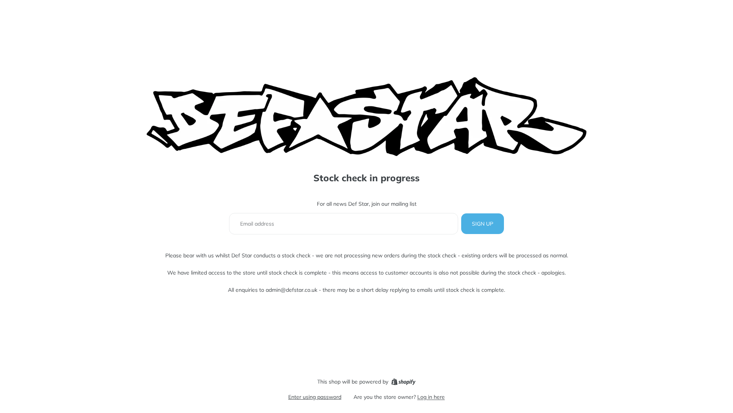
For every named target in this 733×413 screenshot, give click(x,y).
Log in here (431, 396)
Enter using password (314, 396)
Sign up (482, 223)
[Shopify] (403, 381)
